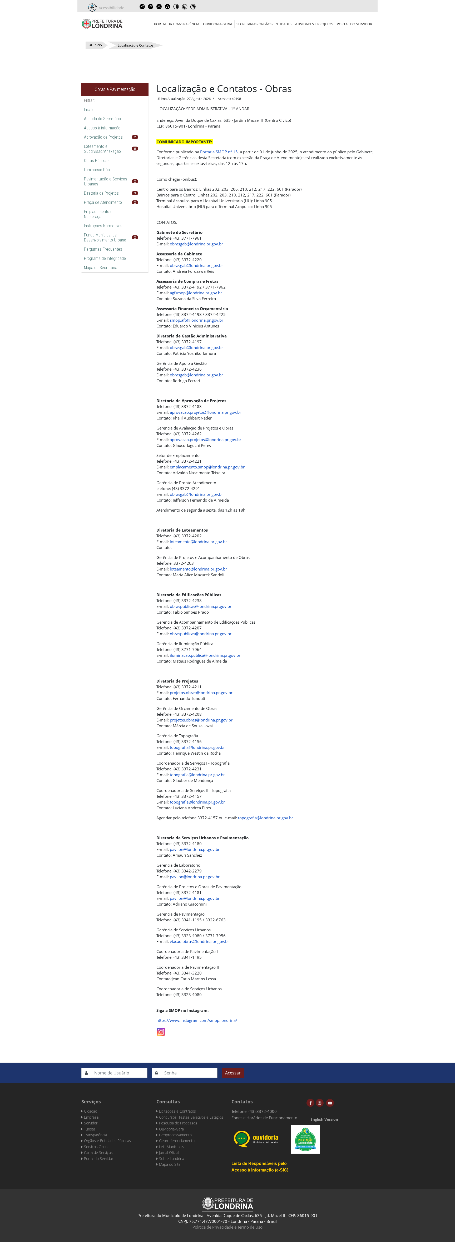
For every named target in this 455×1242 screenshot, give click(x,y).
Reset (159, 6)
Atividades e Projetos (314, 24)
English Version (324, 1119)
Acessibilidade (110, 7)
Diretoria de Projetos (101, 193)
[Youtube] (330, 1103)
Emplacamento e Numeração (98, 214)
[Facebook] (310, 1103)
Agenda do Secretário (102, 118)
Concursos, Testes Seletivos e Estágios (191, 1117)
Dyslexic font (167, 6)
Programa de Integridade (105, 258)
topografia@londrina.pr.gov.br (197, 747)
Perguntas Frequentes (103, 249)
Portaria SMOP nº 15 (219, 151)
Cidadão (90, 1111)
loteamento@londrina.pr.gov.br (198, 541)
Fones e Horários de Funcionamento (264, 1117)
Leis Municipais (171, 1146)
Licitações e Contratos (177, 1111)
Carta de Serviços (98, 1152)
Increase (142, 6)
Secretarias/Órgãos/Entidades (263, 24)
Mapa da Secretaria (100, 267)
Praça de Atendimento (103, 202)
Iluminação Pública (100, 169)
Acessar (233, 1073)
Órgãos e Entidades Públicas (107, 1140)
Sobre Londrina (171, 1158)
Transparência (95, 1134)
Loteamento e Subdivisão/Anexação (102, 149)
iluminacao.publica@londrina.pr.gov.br (205, 655)
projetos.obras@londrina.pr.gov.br (201, 692)
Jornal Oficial (169, 1152)
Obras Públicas (97, 160)
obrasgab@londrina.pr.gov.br (196, 243)
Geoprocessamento (175, 1134)
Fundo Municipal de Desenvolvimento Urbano (105, 238)
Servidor (90, 1122)
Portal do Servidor (354, 24)
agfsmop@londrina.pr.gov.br (196, 292)
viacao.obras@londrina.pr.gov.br (199, 941)
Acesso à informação (102, 127)
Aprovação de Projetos (103, 137)
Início (88, 109)
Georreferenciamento (177, 1140)
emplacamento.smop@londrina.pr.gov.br (207, 466)
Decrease (150, 6)
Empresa (91, 1117)
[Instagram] (320, 1103)
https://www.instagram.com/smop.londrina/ (196, 1020)
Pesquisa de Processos (178, 1122)
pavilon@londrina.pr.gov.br (195, 849)
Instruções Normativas (103, 225)
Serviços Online (97, 1146)
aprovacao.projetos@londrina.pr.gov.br (205, 412)
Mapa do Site (170, 1164)
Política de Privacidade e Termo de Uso (227, 1227)
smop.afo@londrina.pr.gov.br (196, 320)
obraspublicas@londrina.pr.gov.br (200, 606)
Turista (89, 1129)
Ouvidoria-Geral (218, 24)
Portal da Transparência (176, 24)
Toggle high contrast (176, 6)
